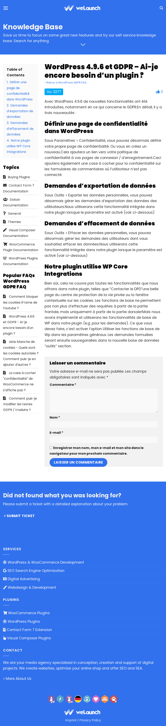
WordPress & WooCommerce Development (45, 562)
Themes (14, 222)
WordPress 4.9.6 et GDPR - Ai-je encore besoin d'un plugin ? (18, 325)
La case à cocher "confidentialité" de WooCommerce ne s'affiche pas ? (19, 381)
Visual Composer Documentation (19, 233)
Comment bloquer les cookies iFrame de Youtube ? (20, 302)
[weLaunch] (83, 8)
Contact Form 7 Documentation (18, 188)
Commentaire (63, 384)
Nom (55, 417)
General (14, 213)
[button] (6, 8)
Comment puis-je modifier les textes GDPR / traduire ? (20, 404)
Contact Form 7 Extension (29, 629)
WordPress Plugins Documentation (20, 261)
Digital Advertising (23, 579)
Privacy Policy (90, 720)
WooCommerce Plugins (28, 613)
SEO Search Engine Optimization (35, 570)
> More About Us (17, 678)
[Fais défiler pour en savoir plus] (83, 44)
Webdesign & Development (31, 587)
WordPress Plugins (23, 621)
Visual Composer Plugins (28, 638)
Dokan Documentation (15, 202)
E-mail (56, 432)
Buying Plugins (19, 177)
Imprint (71, 720)
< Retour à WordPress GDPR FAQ (65, 82)
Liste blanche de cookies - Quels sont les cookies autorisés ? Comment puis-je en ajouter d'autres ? (20, 353)
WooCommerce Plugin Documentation (20, 247)
